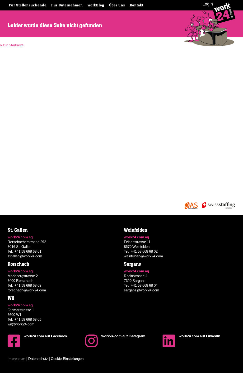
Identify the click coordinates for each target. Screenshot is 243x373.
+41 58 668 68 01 (27, 251)
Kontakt (136, 5)
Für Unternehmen (67, 5)
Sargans (132, 264)
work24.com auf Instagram (123, 336)
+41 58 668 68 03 (27, 285)
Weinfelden (135, 230)
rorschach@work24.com (27, 290)
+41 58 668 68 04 (144, 285)
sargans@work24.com (141, 290)
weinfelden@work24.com (143, 256)
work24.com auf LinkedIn (199, 336)
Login (207, 4)
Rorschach (18, 264)
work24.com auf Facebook (45, 336)
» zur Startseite (11, 45)
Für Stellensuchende (28, 5)
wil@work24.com (21, 324)
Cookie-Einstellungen (67, 359)
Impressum (16, 359)
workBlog (96, 5)
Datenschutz (38, 359)
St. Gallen (18, 230)
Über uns (117, 5)
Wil (11, 298)
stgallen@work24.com (25, 256)
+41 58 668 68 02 (144, 251)
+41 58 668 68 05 (27, 319)
